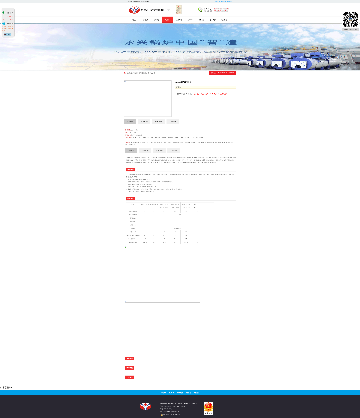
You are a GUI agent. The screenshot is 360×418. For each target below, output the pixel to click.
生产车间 (190, 20)
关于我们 (188, 393)
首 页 (134, 20)
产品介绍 (130, 122)
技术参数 (158, 122)
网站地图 (229, 1)
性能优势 (144, 122)
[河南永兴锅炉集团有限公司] (145, 409)
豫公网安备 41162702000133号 (171, 414)
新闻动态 (156, 20)
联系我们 (223, 1)
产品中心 (152, 73)
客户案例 (180, 393)
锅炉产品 (171, 393)
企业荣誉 (179, 20)
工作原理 (172, 122)
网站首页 (217, 1)
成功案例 (201, 20)
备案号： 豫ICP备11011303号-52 (187, 403)
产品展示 (168, 20)
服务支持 (213, 20)
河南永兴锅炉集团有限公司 (141, 73)
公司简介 (145, 20)
